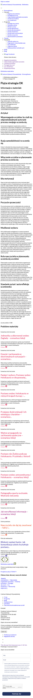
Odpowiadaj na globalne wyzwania (17, 17)
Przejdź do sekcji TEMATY (8, 571)
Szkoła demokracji (12, 28)
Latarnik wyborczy (12, 41)
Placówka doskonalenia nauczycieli (14, 605)
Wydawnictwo (8, 602)
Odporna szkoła (12, 46)
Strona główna (8, 10)
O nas (5, 597)
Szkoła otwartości (12, 31)
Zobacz (3, 347)
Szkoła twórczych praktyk (15, 33)
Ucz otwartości (11, 20)
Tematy (6, 38)
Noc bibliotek (11, 44)
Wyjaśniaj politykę (9, 68)
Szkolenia (7, 603)
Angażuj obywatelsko (13, 14)
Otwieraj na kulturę (13, 18)
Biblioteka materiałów (7, 71)
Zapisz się (3, 631)
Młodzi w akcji (11, 27)
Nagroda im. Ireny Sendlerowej (16, 43)
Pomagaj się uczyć (12, 15)
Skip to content (5, 1)
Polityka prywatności (10, 635)
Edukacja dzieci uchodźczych (15, 48)
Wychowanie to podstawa (15, 36)
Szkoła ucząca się (12, 35)
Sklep (5, 49)
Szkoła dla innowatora (13, 30)
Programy (7, 598)
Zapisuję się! (16, 694)
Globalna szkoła (12, 25)
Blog (5, 51)
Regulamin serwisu (9, 636)
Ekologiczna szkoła (13, 23)
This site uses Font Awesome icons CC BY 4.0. (14, 645)
